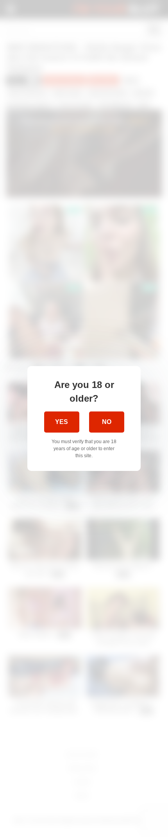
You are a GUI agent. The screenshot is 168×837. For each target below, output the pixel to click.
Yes (61, 422)
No (106, 422)
